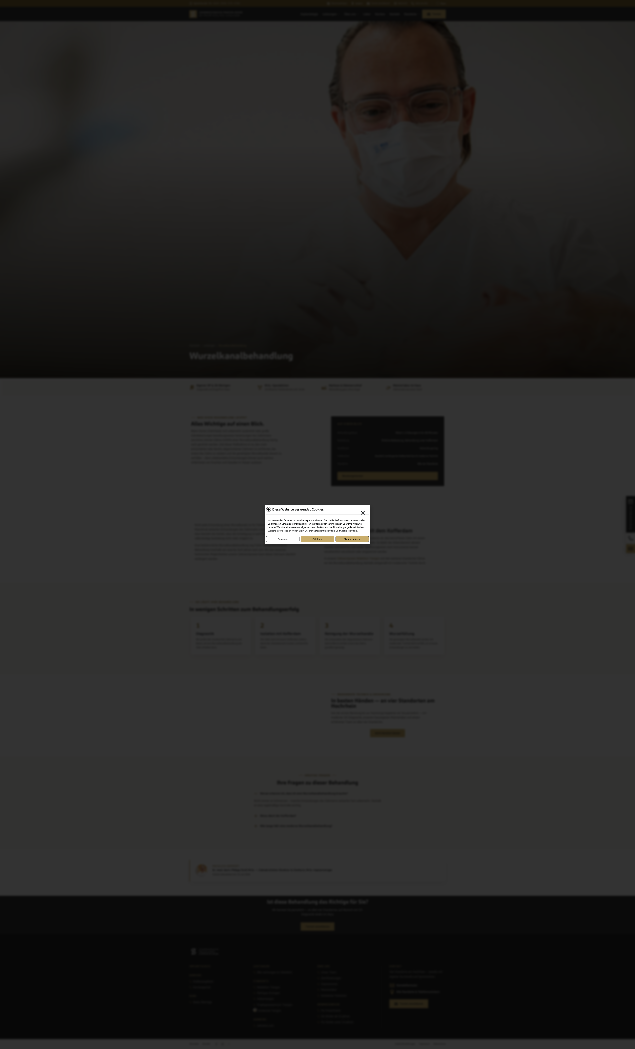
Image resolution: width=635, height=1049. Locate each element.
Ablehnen (317, 539)
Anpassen (283, 539)
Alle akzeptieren (352, 539)
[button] (363, 513)
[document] (317, 524)
